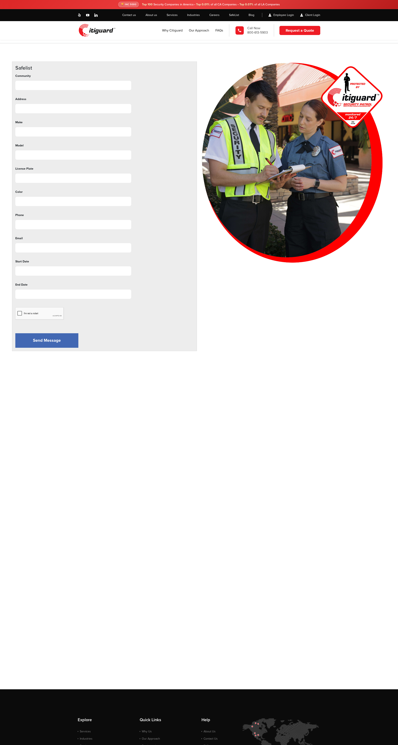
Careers (214, 15)
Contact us (129, 15)
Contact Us (211, 738)
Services (172, 15)
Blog (251, 15)
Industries (193, 15)
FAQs (219, 30)
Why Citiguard (172, 30)
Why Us (147, 731)
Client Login (312, 15)
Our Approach (199, 30)
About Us (210, 731)
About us (151, 15)
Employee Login (283, 15)
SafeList (234, 15)
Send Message (47, 340)
